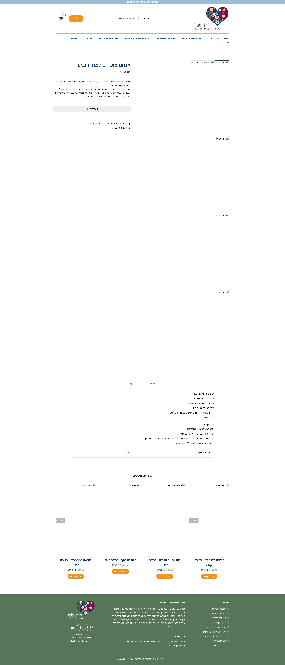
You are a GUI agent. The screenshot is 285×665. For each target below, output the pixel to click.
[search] (76, 18)
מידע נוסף (135, 383)
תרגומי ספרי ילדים (96, 123)
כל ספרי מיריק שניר (114, 123)
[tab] (152, 384)
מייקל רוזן (116, 127)
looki (125, 659)
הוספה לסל (166, 576)
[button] (61, 18)
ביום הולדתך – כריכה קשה (120, 560)
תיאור (152, 383)
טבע (123, 127)
